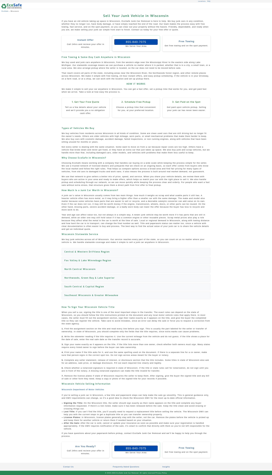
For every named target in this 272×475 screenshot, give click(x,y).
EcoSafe (5, 11)
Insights (166, 467)
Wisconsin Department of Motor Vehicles (83, 389)
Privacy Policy (161, 473)
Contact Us (68, 467)
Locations (202, 1)
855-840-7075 (136, 42)
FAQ (208, 1)
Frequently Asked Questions (126, 467)
